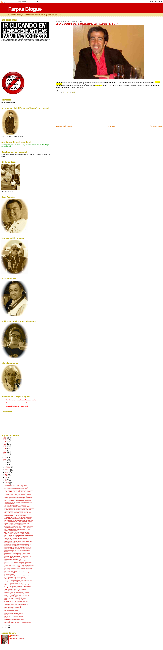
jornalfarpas (15, 635)
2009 (5, 627)
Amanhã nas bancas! (9, 503)
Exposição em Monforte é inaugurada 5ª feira (16, 606)
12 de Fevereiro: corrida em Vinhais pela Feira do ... (17, 560)
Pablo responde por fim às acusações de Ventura (17, 529)
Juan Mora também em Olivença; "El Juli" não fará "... (18, 527)
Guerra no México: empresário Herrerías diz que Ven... (18, 502)
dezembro (8, 466)
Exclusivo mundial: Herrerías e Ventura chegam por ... (18, 496)
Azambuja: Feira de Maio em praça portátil (15, 596)
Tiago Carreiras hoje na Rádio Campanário (15, 589)
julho (6, 474)
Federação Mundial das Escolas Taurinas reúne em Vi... (18, 520)
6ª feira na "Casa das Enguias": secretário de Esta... (17, 514)
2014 (5, 459)
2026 (5, 438)
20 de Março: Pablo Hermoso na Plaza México (16, 578)
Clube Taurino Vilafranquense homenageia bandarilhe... (18, 518)
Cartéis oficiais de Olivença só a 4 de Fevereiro (16, 511)
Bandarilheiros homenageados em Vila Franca (16, 488)
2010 (5, 625)
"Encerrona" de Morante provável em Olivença (16, 557)
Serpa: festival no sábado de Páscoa (14, 590)
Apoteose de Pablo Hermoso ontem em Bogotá (16, 532)
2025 (5, 439)
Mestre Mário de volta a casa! (12, 542)
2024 (5, 441)
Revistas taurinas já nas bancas (12, 607)
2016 (5, 455)
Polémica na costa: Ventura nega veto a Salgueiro (17, 550)
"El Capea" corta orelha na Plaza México (14, 599)
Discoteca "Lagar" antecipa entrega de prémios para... (18, 562)
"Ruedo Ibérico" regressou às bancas (14, 615)
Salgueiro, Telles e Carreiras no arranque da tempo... (18, 494)
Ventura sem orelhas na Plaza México (14, 554)
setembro (7, 471)
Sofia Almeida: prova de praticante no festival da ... (17, 544)
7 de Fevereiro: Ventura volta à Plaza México (15, 485)
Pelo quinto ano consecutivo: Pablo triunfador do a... (18, 622)
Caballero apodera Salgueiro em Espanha (15, 505)
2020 (5, 448)
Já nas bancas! (8, 612)
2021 (5, 446)
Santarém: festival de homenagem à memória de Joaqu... (19, 572)
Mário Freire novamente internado (13, 617)
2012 (5, 462)
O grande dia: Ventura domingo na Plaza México (16, 601)
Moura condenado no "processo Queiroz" (15, 563)
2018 (5, 452)
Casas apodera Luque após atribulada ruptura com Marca (19, 593)
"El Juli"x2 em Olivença (10, 551)
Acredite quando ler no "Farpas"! (12, 581)
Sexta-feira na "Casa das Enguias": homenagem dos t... (18, 490)
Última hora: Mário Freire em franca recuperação (16, 595)
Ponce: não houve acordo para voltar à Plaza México (18, 568)
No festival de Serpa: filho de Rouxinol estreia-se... (17, 536)
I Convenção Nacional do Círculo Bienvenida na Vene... (18, 521)
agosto (7, 472)
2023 (5, 443)
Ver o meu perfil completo (16, 638)
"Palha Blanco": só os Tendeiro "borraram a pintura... (18, 517)
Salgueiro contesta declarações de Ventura (15, 538)
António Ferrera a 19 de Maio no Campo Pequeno (17, 533)
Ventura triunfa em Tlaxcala (11, 530)
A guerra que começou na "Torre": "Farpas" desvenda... (18, 526)
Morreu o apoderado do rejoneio (12, 559)
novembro (8, 467)
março (7, 480)
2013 (5, 460)
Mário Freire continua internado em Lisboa (15, 598)
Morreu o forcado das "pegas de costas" (14, 624)
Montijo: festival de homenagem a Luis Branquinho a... (18, 575)
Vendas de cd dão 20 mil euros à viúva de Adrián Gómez (19, 565)
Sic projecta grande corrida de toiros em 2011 (16, 604)
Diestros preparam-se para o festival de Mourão (16, 592)
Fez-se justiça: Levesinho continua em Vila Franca (17, 506)
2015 (5, 457)
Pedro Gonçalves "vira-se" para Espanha (15, 571)
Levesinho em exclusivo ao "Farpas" (13, 613)
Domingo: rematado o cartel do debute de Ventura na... (18, 566)
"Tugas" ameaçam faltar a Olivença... (14, 583)
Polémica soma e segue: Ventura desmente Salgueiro (18, 541)
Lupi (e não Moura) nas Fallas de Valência (15, 499)
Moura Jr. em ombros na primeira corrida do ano (16, 523)
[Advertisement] (72, 109)
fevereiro (7, 482)
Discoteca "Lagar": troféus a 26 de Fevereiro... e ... (17, 556)
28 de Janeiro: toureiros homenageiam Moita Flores (17, 584)
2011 (5, 464)
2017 (5, 454)
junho (6, 475)
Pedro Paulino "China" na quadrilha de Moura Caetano (18, 535)
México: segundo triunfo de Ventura (13, 616)
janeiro (7, 484)
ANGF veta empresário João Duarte (13, 524)
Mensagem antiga (156, 126)
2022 (5, 445)
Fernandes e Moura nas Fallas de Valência (15, 515)
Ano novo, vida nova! (9, 602)
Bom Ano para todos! (9, 621)
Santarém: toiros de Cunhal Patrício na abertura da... (18, 500)
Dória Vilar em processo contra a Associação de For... (18, 493)
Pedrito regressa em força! (11, 610)
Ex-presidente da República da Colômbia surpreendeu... (18, 487)
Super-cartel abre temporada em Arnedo (14, 577)
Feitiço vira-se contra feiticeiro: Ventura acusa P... (17, 545)
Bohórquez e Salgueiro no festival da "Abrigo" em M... (18, 586)
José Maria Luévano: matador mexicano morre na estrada (19, 508)
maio (6, 477)
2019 (5, 450)
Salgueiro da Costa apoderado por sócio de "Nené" (17, 548)
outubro (7, 469)
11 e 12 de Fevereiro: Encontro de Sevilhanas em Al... (18, 491)
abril (6, 479)
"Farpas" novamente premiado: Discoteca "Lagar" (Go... (18, 580)
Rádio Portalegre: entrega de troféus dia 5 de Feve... (18, 512)
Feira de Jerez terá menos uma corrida (14, 569)
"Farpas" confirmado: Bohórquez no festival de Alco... (18, 509)
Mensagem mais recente (64, 126)
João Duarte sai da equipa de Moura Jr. (14, 587)
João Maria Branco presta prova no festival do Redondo (18, 553)
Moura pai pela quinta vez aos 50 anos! (14, 619)
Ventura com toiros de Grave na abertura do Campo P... (18, 497)
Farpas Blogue (25, 9)
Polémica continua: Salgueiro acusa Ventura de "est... (18, 547)
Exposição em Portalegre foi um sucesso (14, 609)
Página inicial (111, 126)
